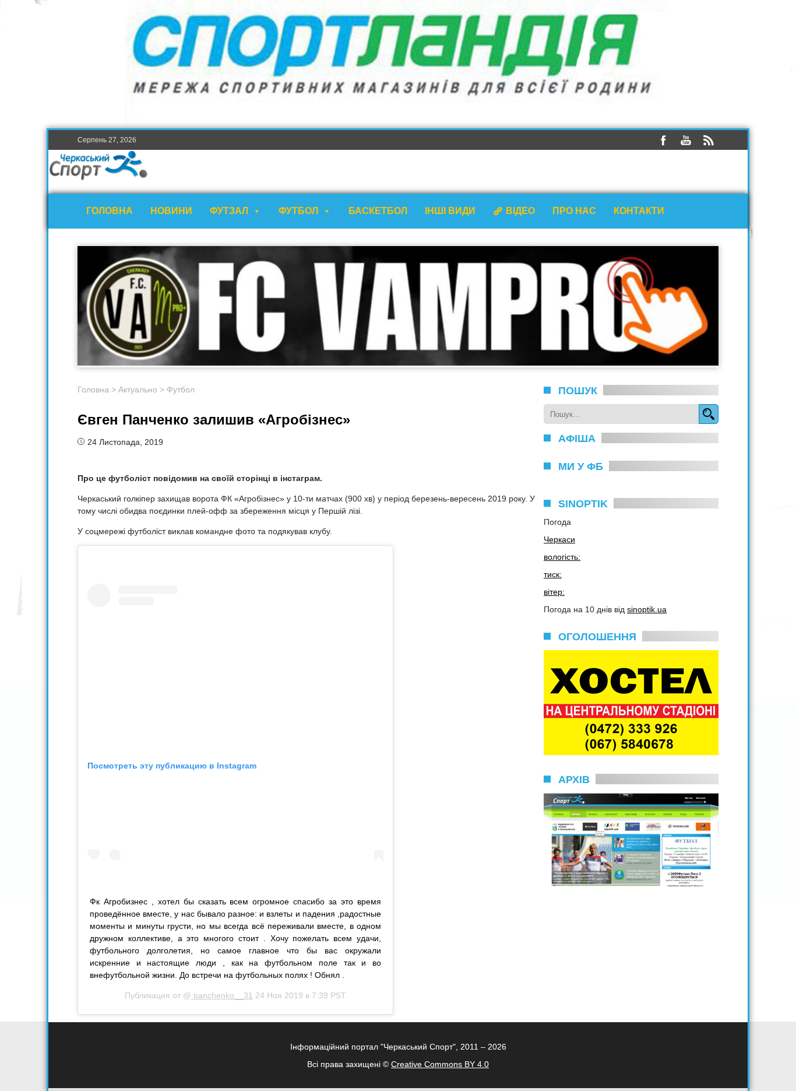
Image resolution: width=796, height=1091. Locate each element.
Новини (171, 211)
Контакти (639, 211)
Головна (109, 211)
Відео (520, 211)
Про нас (574, 211)
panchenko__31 (222, 995)
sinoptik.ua (647, 609)
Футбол (298, 211)
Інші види (450, 211)
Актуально (137, 389)
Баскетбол (377, 211)
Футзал (229, 211)
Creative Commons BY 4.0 (440, 1064)
